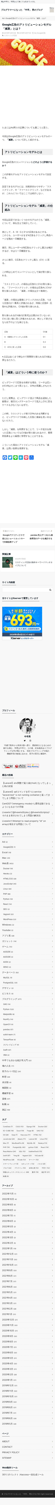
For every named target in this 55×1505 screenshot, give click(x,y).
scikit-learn (9, 1034)
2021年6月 (9, 1286)
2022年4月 (9, 1232)
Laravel (33, 1139)
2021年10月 (9, 1264)
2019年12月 (9, 1385)
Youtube (7, 930)
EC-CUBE (8, 1131)
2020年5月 (9, 1358)
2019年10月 (9, 1396)
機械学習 (7, 1093)
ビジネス (7, 993)
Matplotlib (8, 1014)
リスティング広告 (10, 35)
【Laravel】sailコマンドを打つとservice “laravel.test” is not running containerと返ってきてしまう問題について (26, 794)
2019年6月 (9, 1418)
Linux (7, 889)
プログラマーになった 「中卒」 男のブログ (22, 9)
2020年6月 (9, 1352)
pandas (8, 1029)
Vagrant (8, 914)
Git (6, 1135)
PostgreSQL (10, 982)
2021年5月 (9, 1292)
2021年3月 (9, 1303)
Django (31, 1127)
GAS (6, 1004)
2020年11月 (9, 1325)
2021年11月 (9, 1259)
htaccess (25, 1135)
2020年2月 (9, 1374)
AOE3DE (8, 957)
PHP (6, 894)
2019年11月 (9, 1391)
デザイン (7, 988)
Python (8, 899)
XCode (21, 1160)
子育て (46, 1168)
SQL (22, 1151)
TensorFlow (9, 1039)
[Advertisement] (27, 97)
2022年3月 (9, 1237)
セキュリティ (27, 1164)
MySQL (7, 977)
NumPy (8, 1019)
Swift (7, 1050)
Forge (30, 1131)
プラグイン (20, 1168)
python (33, 1147)
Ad (35, 33)
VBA (6, 1055)
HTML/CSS (9, 878)
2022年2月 (9, 1243)
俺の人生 (8, 1065)
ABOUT (5, 1441)
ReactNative (9, 1151)
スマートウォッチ (10, 1164)
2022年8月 (9, 1210)
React (7, 904)
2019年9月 (9, 1401)
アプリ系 (8, 935)
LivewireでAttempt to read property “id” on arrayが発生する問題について (24, 822)
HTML (37, 1135)
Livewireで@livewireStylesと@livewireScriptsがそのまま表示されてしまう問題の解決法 (26, 814)
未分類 (6, 1082)
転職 (5, 1104)
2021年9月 (9, 1270)
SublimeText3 (35, 1151)
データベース (10, 972)
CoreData (8, 1127)
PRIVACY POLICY (10, 1452)
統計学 (46, 1172)
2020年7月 (9, 1347)
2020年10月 (10, 1330)
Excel (6, 852)
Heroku (7, 873)
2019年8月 (9, 1407)
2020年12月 (10, 1319)
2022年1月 (9, 1248)
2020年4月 (9, 1363)
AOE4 (7, 962)
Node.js (42, 1143)
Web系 (7, 863)
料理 (6, 1076)
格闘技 (6, 1087)
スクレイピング (11, 1044)
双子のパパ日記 (11, 1071)
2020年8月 (9, 1341)
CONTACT (7, 1447)
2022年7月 (8, 1215)
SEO (6, 909)
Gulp (14, 1135)
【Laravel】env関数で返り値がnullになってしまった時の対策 (26, 785)
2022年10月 (9, 1199)
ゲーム (7, 946)
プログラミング (11, 999)
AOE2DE (8, 952)
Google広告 (41, 33)
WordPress (9, 919)
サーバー (34, 1160)
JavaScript (9, 884)
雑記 (6, 1109)
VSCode (39, 1156)
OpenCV (8, 1024)
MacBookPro (18, 1143)
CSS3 (19, 1127)
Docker (8, 868)
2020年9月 (9, 1336)
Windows (8, 924)
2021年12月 (9, 1254)
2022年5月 (9, 1226)
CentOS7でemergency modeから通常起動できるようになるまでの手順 (26, 805)
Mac (6, 857)
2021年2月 (9, 1308)
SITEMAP (6, 1457)
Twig (16, 1156)
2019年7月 (9, 1412)
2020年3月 (9, 1369)
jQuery (22, 1139)
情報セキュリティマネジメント (16, 1172)
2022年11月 (9, 1193)
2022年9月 (9, 1204)
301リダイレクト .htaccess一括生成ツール (23, 1474)
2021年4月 (9, 1297)
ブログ (7, 1168)
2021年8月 (9, 1275)
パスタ (41, 1164)
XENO (7, 967)
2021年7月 (9, 1281)
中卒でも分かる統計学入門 (17, 1060)
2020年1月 (9, 1380)
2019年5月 (9, 1423)
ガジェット (9, 941)
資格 (6, 1098)
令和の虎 (34, 1168)
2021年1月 (9, 1314)
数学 (35, 1172)
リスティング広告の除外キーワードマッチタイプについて (33, 563)
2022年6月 (9, 1221)
